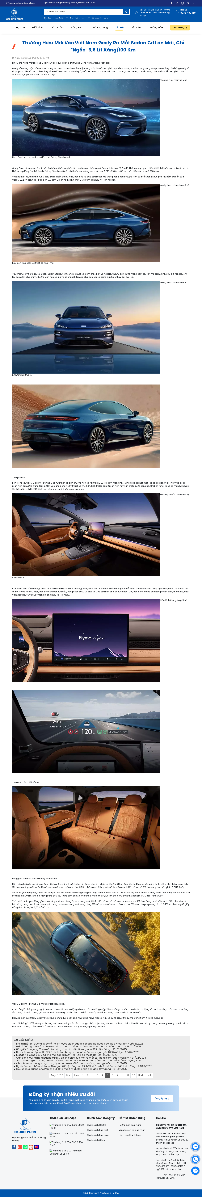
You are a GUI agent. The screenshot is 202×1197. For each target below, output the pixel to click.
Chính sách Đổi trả (96, 1125)
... (92, 1075)
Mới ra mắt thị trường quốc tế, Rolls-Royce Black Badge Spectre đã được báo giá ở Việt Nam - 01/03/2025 (79, 1044)
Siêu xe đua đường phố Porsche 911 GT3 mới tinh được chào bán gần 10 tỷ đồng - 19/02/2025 (71, 1069)
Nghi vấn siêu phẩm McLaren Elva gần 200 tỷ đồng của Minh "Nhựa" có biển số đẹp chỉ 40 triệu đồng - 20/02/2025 (84, 1066)
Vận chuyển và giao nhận (132, 1130)
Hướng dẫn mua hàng (130, 1125)
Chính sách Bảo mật (97, 1130)
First (68, 1075)
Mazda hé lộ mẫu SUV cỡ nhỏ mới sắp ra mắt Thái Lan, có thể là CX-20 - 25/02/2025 (66, 1055)
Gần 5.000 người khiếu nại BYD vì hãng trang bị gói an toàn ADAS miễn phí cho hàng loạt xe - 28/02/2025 (78, 1046)
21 (128, 1075)
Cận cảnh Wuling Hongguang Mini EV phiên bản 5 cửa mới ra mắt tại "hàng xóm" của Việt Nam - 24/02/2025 (81, 1058)
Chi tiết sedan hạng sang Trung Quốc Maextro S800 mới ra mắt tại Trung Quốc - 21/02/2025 (71, 1063)
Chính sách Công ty (97, 1140)
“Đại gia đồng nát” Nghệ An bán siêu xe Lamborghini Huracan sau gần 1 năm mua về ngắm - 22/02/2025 (78, 1060)
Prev (76, 1075)
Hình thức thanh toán (130, 1135)
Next (140, 1075)
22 (133, 1075)
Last (149, 1075)
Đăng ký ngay (162, 1098)
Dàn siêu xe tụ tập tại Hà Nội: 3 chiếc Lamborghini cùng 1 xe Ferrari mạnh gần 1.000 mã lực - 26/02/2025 (77, 1052)
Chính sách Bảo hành (98, 1135)
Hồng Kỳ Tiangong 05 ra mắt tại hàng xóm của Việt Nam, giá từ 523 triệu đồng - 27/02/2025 (71, 1049)
